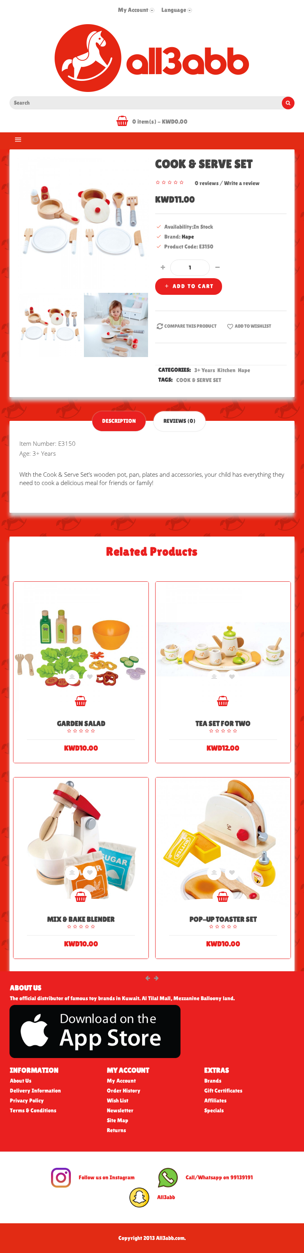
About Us (20, 1080)
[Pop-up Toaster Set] (223, 845)
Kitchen (227, 370)
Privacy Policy (27, 1100)
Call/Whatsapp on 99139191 (219, 1177)
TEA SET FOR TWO (223, 723)
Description (119, 421)
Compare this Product (190, 326)
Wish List (117, 1100)
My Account (121, 1080)
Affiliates (215, 1100)
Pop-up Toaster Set (223, 919)
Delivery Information (35, 1090)
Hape (188, 236)
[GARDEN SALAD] (80, 649)
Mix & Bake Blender (81, 919)
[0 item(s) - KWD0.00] (124, 122)
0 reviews (206, 183)
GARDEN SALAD (81, 723)
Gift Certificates (223, 1090)
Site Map (117, 1120)
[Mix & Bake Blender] (80, 845)
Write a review (242, 183)
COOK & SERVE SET (198, 380)
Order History (124, 1090)
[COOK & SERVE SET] (83, 222)
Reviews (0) (179, 421)
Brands (212, 1080)
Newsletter (120, 1110)
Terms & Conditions (33, 1110)
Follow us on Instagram (107, 1177)
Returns (116, 1130)
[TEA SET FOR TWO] (223, 649)
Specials (214, 1110)
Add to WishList (253, 326)
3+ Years (205, 370)
